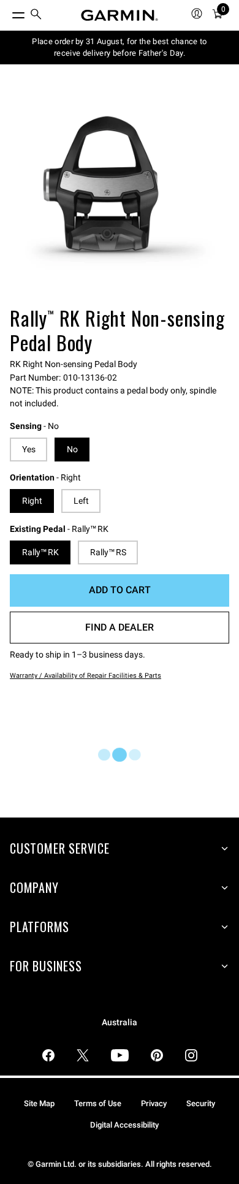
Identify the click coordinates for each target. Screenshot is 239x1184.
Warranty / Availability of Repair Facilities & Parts (85, 676)
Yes (29, 449)
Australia (119, 1022)
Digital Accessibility (124, 1124)
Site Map (39, 1103)
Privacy (154, 1103)
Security (200, 1103)
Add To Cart (120, 590)
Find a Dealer (119, 627)
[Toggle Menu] (7, 12)
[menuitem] (36, 15)
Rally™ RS (108, 552)
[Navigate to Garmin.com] (119, 15)
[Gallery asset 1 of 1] (119, 193)
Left (81, 501)
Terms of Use (97, 1103)
